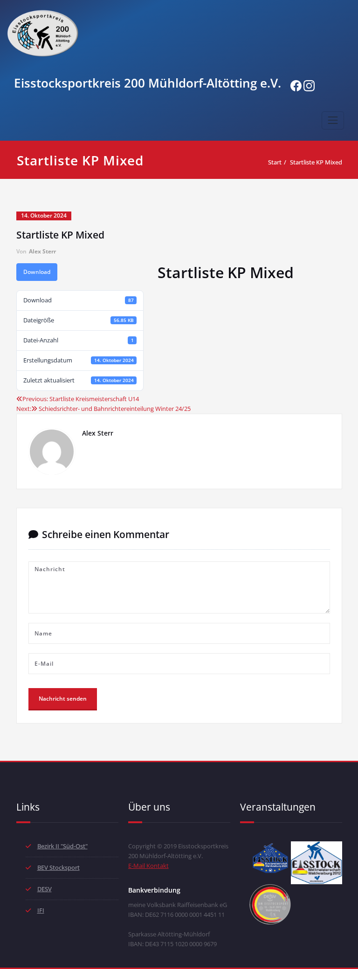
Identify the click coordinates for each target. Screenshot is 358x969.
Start (275, 162)
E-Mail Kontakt (148, 865)
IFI (40, 910)
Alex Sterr (42, 251)
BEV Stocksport (58, 867)
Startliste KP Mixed (316, 162)
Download (36, 272)
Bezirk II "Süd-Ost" (62, 846)
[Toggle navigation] (333, 120)
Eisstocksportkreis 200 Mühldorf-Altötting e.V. (147, 83)
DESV (44, 889)
